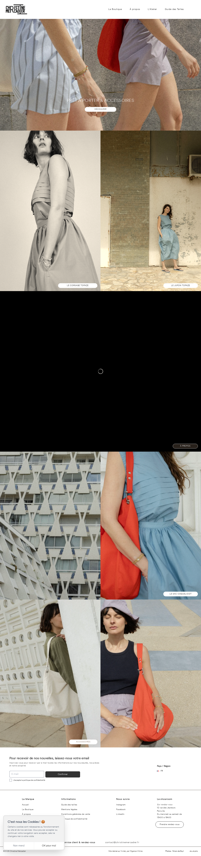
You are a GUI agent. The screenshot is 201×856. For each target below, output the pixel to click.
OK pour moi (49, 846)
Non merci (19, 846)
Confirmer (63, 774)
